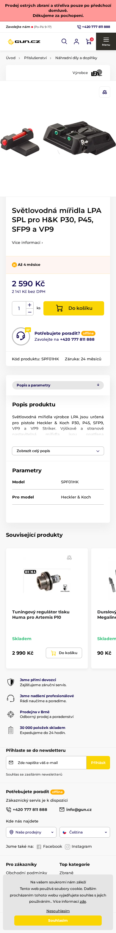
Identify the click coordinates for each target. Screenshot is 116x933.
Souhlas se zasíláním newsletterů (34, 774)
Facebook (52, 846)
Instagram (82, 846)
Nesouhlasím (58, 911)
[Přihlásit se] (76, 41)
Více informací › (27, 242)
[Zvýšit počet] (29, 305)
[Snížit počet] (29, 312)
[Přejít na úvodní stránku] (24, 41)
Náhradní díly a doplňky (76, 58)
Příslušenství (35, 58)
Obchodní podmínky (26, 872)
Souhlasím (58, 920)
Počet (19, 308)
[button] (64, 41)
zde (83, 901)
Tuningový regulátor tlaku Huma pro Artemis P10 (41, 614)
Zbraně (66, 872)
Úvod (10, 58)
